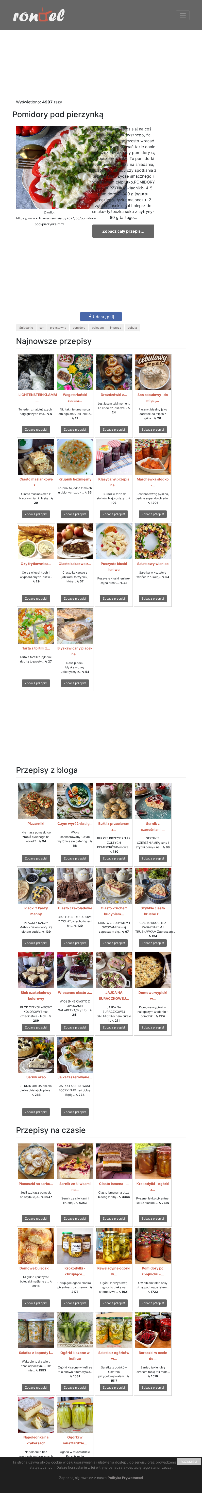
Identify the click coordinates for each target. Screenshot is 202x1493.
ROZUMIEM (189, 1462)
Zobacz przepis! (36, 429)
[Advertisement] (101, 64)
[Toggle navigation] (183, 15)
